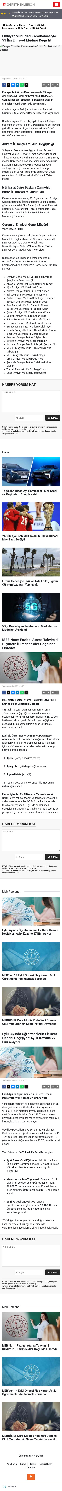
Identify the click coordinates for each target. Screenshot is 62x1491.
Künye (23, 1464)
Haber (22, 25)
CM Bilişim (11, 1487)
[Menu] (56, 4)
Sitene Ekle (30, 1467)
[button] (48, 85)
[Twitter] (8, 85)
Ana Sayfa (10, 25)
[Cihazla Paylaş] (26, 85)
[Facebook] (4, 85)
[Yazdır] (44, 85)
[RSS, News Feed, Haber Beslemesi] (31, 1477)
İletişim (33, 1464)
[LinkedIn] (17, 85)
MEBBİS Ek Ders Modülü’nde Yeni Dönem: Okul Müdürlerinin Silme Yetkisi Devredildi (35, 14)
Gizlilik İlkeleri (46, 1464)
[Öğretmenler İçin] (18, 4)
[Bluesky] (13, 85)
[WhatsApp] (22, 85)
